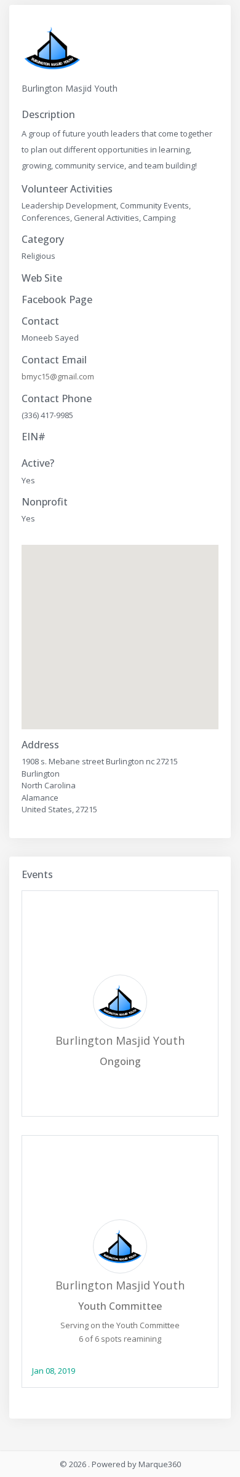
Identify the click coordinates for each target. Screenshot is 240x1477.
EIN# (34, 437)
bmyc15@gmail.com (58, 376)
